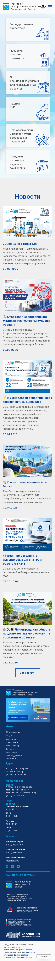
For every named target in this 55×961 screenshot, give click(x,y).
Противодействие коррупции (14, 756)
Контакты (10, 749)
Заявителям (11, 752)
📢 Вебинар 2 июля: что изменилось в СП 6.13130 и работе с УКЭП (22, 559)
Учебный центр (13, 745)
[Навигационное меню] (50, 6)
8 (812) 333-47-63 (14, 844)
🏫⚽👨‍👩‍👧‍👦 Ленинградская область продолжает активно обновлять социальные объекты (27, 633)
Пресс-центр (12, 742)
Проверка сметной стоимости (17, 54)
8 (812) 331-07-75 (14, 852)
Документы (11, 739)
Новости (27, 196)
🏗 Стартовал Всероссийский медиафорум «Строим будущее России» (26, 321)
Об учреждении (13, 732)
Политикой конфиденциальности (18, 957)
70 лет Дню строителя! (20, 244)
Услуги (9, 735)
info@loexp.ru (12, 860)
